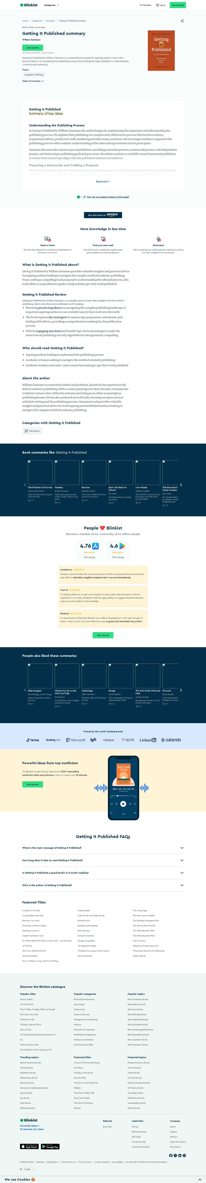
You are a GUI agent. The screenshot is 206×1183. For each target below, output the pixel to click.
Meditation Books (28, 1072)
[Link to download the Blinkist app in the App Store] (29, 1146)
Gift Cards (136, 1137)
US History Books (135, 1088)
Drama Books (134, 1072)
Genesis (77, 1108)
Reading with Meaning (88, 925)
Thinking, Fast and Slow (30, 1024)
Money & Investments (83, 1039)
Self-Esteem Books (136, 1098)
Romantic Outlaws (86, 935)
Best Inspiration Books (138, 1039)
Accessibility (117, 1162)
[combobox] (29, 1169)
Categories (49, 5)
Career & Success (82, 1014)
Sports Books (26, 1093)
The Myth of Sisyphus (83, 1103)
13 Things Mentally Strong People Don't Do (37, 1037)
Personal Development (84, 999)
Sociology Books (135, 1093)
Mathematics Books (28, 1078)
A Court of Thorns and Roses (86, 1062)
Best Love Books (135, 1009)
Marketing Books (27, 1108)
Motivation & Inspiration (84, 1029)
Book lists (107, 1126)
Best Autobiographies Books (140, 1029)
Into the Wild (80, 1078)
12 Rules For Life (27, 1019)
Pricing (135, 1126)
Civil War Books (135, 1078)
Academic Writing (34, 74)
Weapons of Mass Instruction (146, 946)
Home (25, 20)
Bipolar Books (134, 1108)
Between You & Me (30, 920)
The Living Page (140, 910)
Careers (173, 1131)
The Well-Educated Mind (144, 935)
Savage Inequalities (86, 940)
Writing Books (26, 1067)
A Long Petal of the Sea (32, 915)
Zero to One (25, 1029)
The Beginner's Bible (87, 946)
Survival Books (134, 1067)
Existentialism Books (137, 1103)
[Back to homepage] (28, 5)
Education (50, 20)
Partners (173, 1137)
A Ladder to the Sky (31, 910)
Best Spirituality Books (138, 1024)
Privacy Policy (85, 1162)
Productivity (79, 1009)
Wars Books (25, 1103)
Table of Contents (31, 81)
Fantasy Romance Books (139, 1062)
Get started (178, 5)
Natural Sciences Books (30, 1062)
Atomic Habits (26, 999)
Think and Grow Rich (29, 1044)
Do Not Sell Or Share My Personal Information (146, 1162)
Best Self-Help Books (137, 1014)
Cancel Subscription (141, 1147)
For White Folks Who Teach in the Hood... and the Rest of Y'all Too (46, 943)
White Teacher (139, 956)
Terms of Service (68, 1162)
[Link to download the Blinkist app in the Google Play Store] (50, 1146)
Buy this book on (97, 215)
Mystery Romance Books (139, 1083)
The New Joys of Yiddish (144, 915)
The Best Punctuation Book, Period (93, 951)
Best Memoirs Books (137, 1004)
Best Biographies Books (138, 1034)
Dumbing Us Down (30, 930)
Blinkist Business (139, 1131)
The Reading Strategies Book (146, 920)
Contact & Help (139, 1142)
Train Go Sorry (139, 940)
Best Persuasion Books (138, 1044)
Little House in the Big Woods (91, 915)
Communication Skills (83, 1044)
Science (77, 1024)
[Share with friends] (182, 21)
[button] (103, 848)
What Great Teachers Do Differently (149, 951)
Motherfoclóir (84, 920)
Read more (101, 181)
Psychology (79, 1004)
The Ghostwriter (85, 956)
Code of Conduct (178, 1142)
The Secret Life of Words (144, 925)
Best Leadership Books (138, 1019)
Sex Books (24, 1098)
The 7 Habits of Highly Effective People (37, 1009)
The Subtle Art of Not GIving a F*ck (36, 1049)
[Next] (181, 485)
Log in (162, 5)
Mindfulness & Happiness (85, 1034)
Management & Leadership (86, 1019)
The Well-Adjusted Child (143, 930)
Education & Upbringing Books (34, 1088)
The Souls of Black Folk (84, 1093)
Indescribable (84, 910)
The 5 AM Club (26, 1004)
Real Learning (84, 930)
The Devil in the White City (86, 1083)
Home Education (29, 956)
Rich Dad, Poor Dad (29, 1014)
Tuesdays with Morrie (83, 1072)
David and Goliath (82, 1098)
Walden (77, 1088)
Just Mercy (78, 1067)
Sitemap (40, 1162)
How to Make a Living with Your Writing (40, 961)
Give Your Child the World (34, 951)
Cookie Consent (101, 1162)
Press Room (175, 1147)
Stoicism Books (27, 1083)
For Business (145, 5)
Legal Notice (52, 1162)
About (173, 1126)
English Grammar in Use (32, 935)
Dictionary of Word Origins (34, 925)
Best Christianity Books (138, 999)
